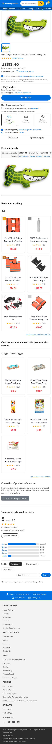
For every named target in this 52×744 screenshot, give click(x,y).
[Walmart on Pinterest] (18, 722)
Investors (6, 621)
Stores (5, 640)
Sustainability (8, 624)
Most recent (15, 564)
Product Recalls (8, 674)
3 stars (4, 550)
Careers (6, 613)
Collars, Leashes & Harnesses (40, 156)
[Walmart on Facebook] (4, 722)
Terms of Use (7, 686)
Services (22, 8)
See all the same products (40, 476)
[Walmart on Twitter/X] (8, 722)
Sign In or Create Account (19, 594)
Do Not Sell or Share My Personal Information (20, 700)
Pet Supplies (23, 156)
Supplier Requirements (11, 628)
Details (21, 133)
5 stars (4, 544)
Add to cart (26, 97)
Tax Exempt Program (10, 677)
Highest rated (31, 564)
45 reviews (19, 58)
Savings (30, 8)
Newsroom (7, 617)
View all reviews (10, 535)
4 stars (4, 547)
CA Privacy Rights (9, 693)
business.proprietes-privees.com (31, 76)
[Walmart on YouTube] (13, 722)
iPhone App (7, 709)
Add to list (14, 137)
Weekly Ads (35, 597)
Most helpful (8, 569)
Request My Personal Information (15, 697)
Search (46, 575)
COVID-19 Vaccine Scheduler (14, 659)
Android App (7, 713)
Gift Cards (6, 651)
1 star (5, 556)
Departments (10, 8)
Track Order (19, 597)
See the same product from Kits (38, 334)
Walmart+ (6, 647)
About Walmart (8, 610)
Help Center (41, 594)
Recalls (5, 667)
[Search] (41, 3)
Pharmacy (6, 663)
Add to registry (38, 137)
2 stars (4, 553)
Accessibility (7, 670)
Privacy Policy (8, 690)
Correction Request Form (15, 498)
